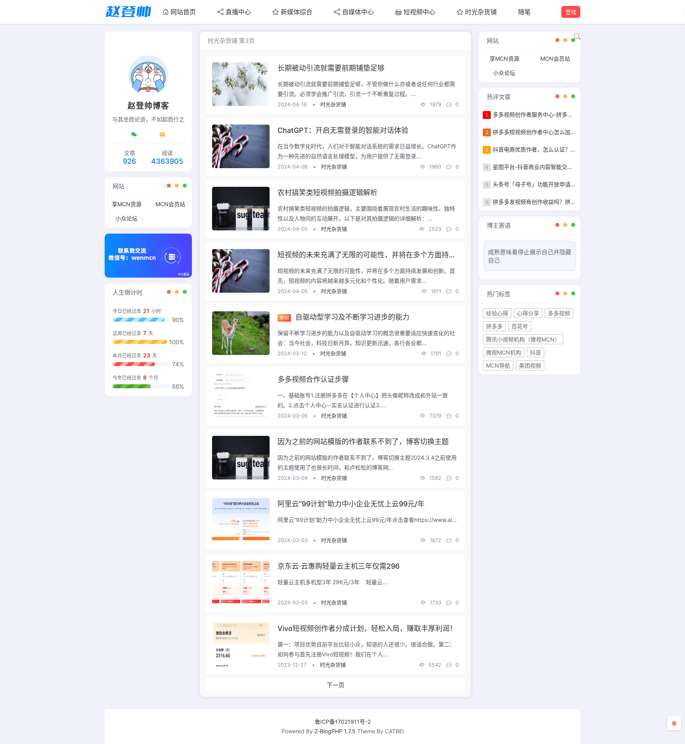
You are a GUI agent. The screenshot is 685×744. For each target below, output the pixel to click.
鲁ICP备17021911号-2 (343, 721)
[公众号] (134, 134)
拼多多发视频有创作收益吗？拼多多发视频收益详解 (556, 201)
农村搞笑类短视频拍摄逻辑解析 (327, 192)
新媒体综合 (296, 12)
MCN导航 (498, 365)
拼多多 (494, 326)
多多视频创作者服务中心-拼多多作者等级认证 (549, 114)
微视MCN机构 (503, 352)
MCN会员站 (170, 204)
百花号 (519, 326)
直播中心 (238, 12)
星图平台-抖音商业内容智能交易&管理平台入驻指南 (557, 166)
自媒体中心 (358, 12)
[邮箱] (162, 134)
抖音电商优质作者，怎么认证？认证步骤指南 (548, 149)
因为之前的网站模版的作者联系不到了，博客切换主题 (363, 441)
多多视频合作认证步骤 (313, 379)
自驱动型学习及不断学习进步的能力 (352, 317)
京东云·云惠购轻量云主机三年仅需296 (338, 566)
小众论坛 (126, 218)
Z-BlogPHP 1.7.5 (335, 731)
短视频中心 (419, 12)
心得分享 (528, 313)
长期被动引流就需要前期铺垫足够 (331, 68)
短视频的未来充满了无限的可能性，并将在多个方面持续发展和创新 (384, 255)
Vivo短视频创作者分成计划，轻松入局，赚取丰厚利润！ (367, 628)
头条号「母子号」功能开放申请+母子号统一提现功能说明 (564, 184)
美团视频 (530, 365)
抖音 (535, 352)
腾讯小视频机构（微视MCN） (523, 339)
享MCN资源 (127, 204)
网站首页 (183, 12)
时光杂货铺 (481, 12)
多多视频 (559, 313)
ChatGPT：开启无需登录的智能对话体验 (342, 130)
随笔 (524, 12)
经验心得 (497, 313)
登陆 (570, 11)
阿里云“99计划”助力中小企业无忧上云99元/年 (351, 504)
